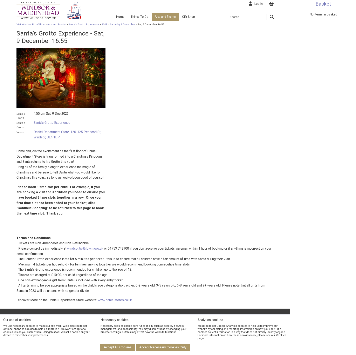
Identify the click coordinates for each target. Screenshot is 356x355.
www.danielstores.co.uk (115, 300)
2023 (104, 24)
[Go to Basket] (271, 4)
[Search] (271, 17)
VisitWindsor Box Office (30, 24)
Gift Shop (188, 17)
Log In (258, 4)
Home (120, 17)
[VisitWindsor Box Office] (38, 10)
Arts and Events (165, 17)
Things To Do (139, 17)
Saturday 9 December (122, 24)
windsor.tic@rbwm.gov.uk (85, 248)
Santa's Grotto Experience (84, 24)
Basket (323, 4)
